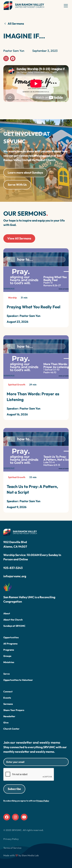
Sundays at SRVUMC (14, 625)
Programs (8, 649)
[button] (65, 6)
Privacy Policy (11, 839)
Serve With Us (17, 185)
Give (6, 722)
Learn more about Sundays (25, 172)
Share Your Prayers (13, 710)
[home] (24, 5)
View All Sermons (19, 238)
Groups (7, 656)
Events (7, 697)
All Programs (10, 643)
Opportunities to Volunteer (18, 679)
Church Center (11, 728)
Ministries (8, 662)
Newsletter (9, 716)
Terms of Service (12, 847)
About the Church (13, 619)
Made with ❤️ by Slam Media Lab (21, 855)
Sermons (8, 703)
